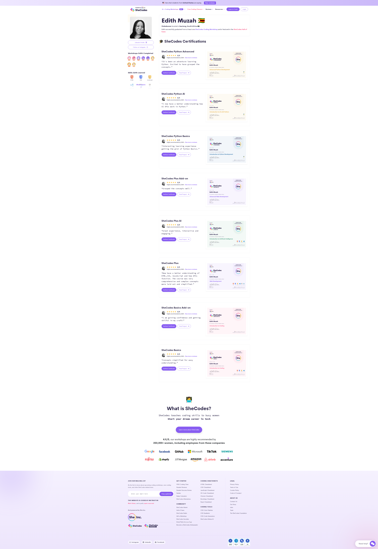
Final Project (183, 73)
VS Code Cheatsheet (207, 493)
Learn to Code (233, 9)
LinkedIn (148, 542)
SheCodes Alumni (181, 507)
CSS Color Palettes (207, 510)
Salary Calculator (181, 496)
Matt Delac (132, 503)
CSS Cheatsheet (206, 487)
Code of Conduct (235, 493)
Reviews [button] (209, 9)
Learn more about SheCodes (189, 430)
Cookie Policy (234, 490)
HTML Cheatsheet (206, 484)
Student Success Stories (184, 490)
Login (244, 9)
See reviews (210, 3)
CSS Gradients (205, 513)
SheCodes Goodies (182, 519)
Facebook (160, 542)
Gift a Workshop (181, 516)
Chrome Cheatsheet (207, 496)
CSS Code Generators (208, 516)
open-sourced (149, 503)
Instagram (135, 542)
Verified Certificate (169, 73)
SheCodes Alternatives (183, 499)
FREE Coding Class (182, 484)
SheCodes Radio (181, 513)
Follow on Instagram (139, 47)
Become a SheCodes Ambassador (187, 525)
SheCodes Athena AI (207, 519)
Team (231, 510)
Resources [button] (219, 9)
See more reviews (191, 58)
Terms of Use (234, 487)
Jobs (231, 507)
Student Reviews (181, 487)
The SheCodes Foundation (238, 513)
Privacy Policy (234, 484)
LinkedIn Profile (140, 42)
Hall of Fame (180, 510)
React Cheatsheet (206, 502)
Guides (178, 493)
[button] (173, 9)
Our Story (233, 504)
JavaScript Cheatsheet (207, 490)
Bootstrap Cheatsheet (207, 499)
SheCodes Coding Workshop (206, 29)
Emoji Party (179, 522)
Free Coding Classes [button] (195, 9)
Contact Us (233, 501)
